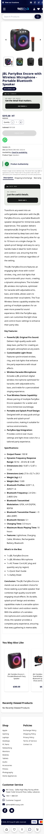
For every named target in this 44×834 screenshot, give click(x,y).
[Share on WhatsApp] (4, 140)
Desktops (6, 741)
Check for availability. (20, 152)
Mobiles (5, 755)
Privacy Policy (28, 737)
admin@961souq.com (15, 804)
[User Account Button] (22, 829)
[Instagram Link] (11, 810)
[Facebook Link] (4, 810)
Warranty (37, 178)
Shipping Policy (29, 734)
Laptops (5, 737)
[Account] (34, 9)
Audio (4, 762)
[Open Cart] (37, 829)
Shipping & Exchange (23, 178)
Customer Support (13, 800)
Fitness (5, 769)
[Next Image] (40, 39)
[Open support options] (29, 829)
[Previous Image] (5, 39)
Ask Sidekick (22, 106)
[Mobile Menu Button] (4, 9)
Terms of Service (30, 741)
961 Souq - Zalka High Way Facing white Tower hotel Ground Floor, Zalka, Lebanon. (23, 790)
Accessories (7, 765)
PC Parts (5, 744)
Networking (7, 748)
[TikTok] (38, 2)
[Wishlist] (38, 9)
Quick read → (22, 200)
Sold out (19, 133)
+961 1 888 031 (12, 796)
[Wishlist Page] (14, 829)
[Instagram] (31, 2)
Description (8, 178)
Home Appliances (9, 776)
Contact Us (27, 744)
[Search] (37, 16)
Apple (4, 730)
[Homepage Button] (6, 829)
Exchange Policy (29, 730)
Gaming (5, 734)
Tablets (5, 758)
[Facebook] (34, 2)
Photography (7, 772)
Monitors (6, 751)
